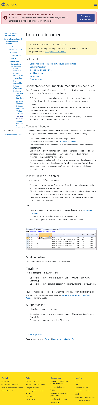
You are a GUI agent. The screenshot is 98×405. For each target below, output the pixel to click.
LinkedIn (66, 339)
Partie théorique (17, 70)
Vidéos (52, 390)
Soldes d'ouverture (17, 87)
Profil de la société (81, 388)
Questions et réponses (58, 399)
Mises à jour (30, 400)
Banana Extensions (8, 391)
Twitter (48, 339)
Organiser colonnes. (67, 141)
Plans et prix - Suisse (33, 381)
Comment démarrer (57, 387)
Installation (13, 52)
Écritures (17, 91)
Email (74, 339)
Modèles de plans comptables (12, 388)
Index (11, 46)
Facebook (56, 339)
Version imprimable (34, 334)
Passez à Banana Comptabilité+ (10, 35)
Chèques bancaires (20, 107)
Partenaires (54, 402)
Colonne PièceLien (38, 67)
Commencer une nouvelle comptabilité (18, 76)
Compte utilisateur (32, 388)
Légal (77, 394)
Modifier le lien (36, 73)
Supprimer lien (36, 79)
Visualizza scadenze (13, 135)
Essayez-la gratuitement (86, 18)
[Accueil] (9, 5)
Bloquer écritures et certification (20, 124)
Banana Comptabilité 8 (13, 39)
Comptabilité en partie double (17, 65)
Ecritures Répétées (19, 102)
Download (5, 381)
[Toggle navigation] (94, 5)
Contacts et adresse (82, 400)
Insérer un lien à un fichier (41, 70)
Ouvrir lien (34, 76)
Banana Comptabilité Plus (46, 18)
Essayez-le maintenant (55, 51)
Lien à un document (20, 117)
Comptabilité (14, 61)
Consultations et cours (83, 391)
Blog (76, 384)
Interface (12, 58)
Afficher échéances (20, 112)
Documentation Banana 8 (12, 43)
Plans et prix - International (35, 384)
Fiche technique (15, 55)
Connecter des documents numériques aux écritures (53, 64)
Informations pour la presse (85, 397)
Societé (77, 381)
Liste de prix (30, 396)
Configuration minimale (9, 384)
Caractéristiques (15, 49)
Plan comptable (17, 82)
